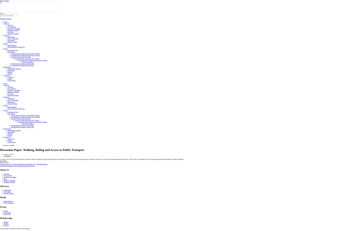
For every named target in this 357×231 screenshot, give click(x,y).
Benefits (9, 72)
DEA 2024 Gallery (27, 62)
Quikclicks (34, 228)
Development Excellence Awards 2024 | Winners (33, 60)
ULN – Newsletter (12, 38)
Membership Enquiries (14, 69)
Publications (11, 40)
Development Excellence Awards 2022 (22, 65)
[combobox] (8, 15)
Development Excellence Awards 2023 (22, 64)
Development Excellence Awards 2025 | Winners (25, 55)
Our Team (10, 32)
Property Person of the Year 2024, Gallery (27, 59)
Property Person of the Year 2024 (21, 57)
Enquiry (9, 79)
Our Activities (11, 27)
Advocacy (7, 35)
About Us (6, 23)
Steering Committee (13, 30)
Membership (7, 67)
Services (9, 74)
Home (5, 22)
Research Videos (12, 42)
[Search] (0, 17)
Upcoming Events (12, 50)
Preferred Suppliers (13, 33)
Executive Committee (13, 28)
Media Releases (12, 45)
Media (5, 44)
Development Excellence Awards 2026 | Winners (25, 54)
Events (6, 49)
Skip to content (4, 1)
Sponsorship (11, 70)
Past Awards (11, 52)
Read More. (3, 161)
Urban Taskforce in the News (16, 47)
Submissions (11, 37)
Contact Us (7, 75)
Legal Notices (11, 80)
